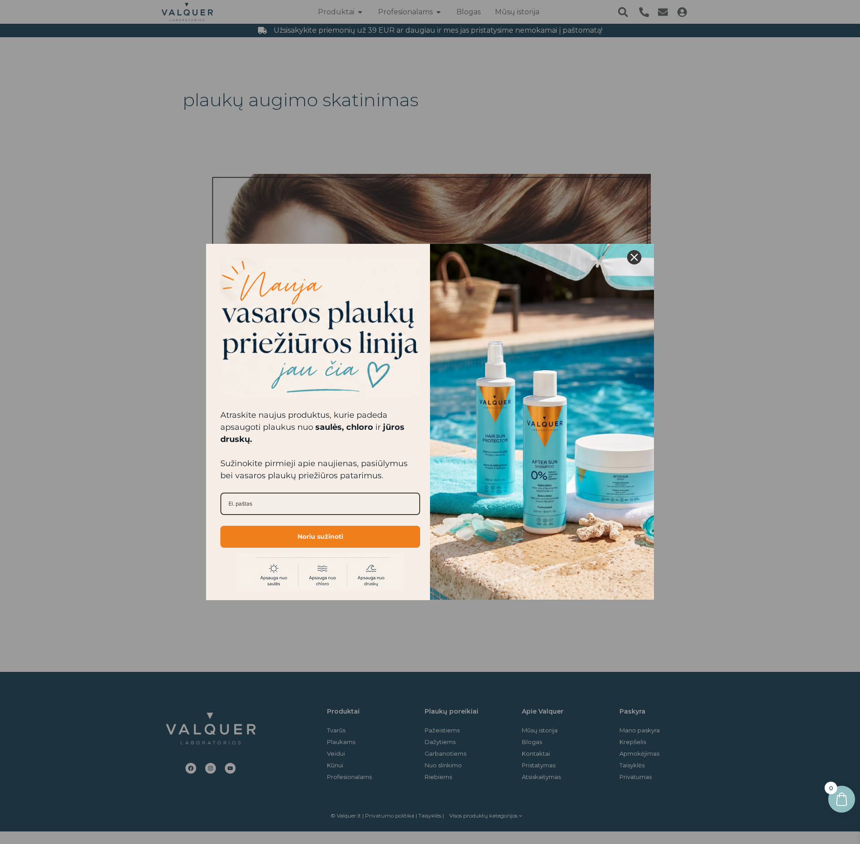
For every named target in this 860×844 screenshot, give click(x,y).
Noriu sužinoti (320, 536)
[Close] (634, 257)
